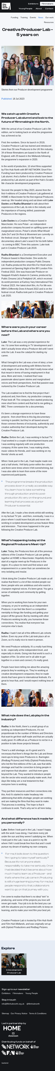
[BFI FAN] (27, 1053)
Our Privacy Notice (19, 1013)
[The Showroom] (27, 1034)
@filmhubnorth (33, 1004)
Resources (49, 22)
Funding (14, 17)
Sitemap (5, 1013)
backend (5, 1063)
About (39, 9)
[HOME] (27, 1028)
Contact (49, 9)
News (40, 17)
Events (33, 17)
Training (24, 17)
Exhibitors (33, 4)
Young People (25, 9)
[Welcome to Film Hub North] (6, 6)
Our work (49, 17)
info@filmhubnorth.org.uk (13, 1004)
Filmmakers (47, 4)
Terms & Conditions (37, 1013)
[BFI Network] (27, 1046)
